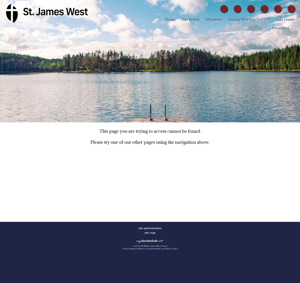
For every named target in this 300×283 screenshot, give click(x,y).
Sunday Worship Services (249, 19)
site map (150, 232)
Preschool (280, 28)
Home (170, 19)
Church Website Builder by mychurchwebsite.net (143, 249)
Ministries (214, 19)
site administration (150, 228)
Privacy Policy (172, 249)
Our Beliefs (190, 19)
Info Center (285, 19)
